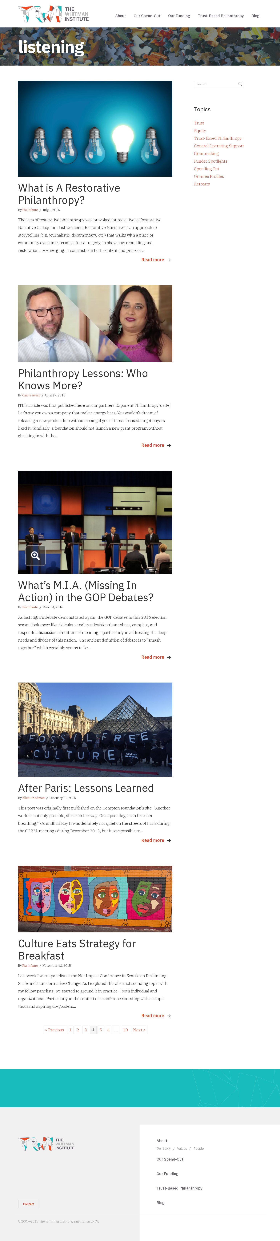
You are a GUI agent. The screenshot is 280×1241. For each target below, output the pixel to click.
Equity (200, 130)
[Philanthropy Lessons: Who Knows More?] (95, 323)
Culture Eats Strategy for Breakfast (77, 949)
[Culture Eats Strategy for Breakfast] (95, 898)
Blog (255, 15)
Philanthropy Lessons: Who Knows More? (83, 379)
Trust (199, 123)
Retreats (202, 184)
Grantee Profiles (209, 176)
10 (125, 1029)
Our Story (164, 1148)
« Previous (54, 1029)
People (198, 1148)
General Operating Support (219, 145)
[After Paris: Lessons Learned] (95, 729)
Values (182, 1148)
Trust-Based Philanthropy (221, 15)
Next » (139, 1029)
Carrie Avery (31, 395)
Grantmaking (206, 153)
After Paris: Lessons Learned (86, 788)
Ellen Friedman (33, 798)
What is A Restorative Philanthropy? (69, 194)
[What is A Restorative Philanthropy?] (95, 128)
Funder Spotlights (210, 161)
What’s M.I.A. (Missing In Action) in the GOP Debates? (86, 591)
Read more (152, 260)
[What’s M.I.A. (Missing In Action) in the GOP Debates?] (95, 522)
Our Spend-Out (147, 15)
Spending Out (206, 168)
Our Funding (179, 15)
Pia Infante (30, 210)
